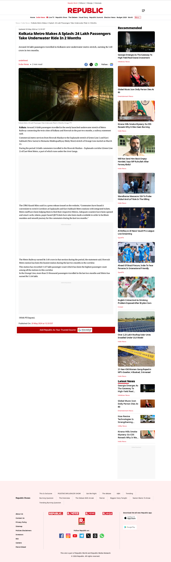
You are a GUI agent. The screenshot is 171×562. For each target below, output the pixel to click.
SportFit (121, 238)
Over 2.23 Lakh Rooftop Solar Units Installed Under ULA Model (134, 336)
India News (24, 64)
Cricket (120, 307)
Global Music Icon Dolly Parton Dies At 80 (136, 91)
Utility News (122, 426)
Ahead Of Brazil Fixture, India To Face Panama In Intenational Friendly (135, 267)
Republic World (72, 3)
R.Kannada (98, 3)
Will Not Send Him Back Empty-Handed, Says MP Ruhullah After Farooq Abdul (133, 161)
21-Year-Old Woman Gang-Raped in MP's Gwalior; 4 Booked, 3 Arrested (134, 371)
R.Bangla (90, 3)
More (137, 17)
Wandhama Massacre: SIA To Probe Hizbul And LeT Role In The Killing (134, 198)
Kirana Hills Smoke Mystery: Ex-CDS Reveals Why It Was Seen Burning (134, 126)
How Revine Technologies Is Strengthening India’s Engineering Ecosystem (127, 422)
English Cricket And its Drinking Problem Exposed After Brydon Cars (134, 302)
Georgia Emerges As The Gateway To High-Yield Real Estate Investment (135, 56)
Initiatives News (124, 62)
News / (18, 23)
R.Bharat (82, 3)
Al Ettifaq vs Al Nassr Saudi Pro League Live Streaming (136, 232)
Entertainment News (125, 96)
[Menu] (142, 10)
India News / (26, 23)
